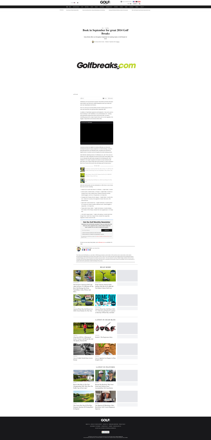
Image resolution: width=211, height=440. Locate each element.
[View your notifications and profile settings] (78, 3)
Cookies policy (104, 426)
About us (88, 424)
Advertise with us (117, 426)
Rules (96, 6)
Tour (92, 6)
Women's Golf (109, 6)
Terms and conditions (113, 424)
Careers (110, 426)
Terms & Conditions (100, 236)
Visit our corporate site (119, 436)
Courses (131, 6)
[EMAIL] (90, 250)
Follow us (105, 98)
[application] (96, 133)
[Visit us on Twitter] (136, 1)
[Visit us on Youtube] (138, 1)
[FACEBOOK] (83, 250)
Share (83, 98)
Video (126, 6)
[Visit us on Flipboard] (139, 1)
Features (102, 6)
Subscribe (135, 3)
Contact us (105, 424)
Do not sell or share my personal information (105, 428)
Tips (82, 6)
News (70, 6)
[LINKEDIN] (88, 250)
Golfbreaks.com (101, 242)
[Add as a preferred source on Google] (105, 432)
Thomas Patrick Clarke (100, 41)
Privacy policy (122, 424)
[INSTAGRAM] (86, 250)
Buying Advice (76, 6)
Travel (136, 6)
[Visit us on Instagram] (135, 1)
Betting (86, 6)
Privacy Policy (107, 236)
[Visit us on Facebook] (133, 1)
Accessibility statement (95, 426)
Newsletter (111, 98)
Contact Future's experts (96, 424)
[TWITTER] (85, 250)
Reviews (116, 6)
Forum (121, 6)
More (142, 6)
